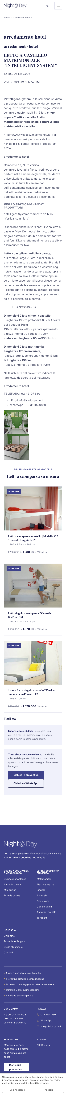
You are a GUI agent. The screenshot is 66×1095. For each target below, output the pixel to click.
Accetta (49, 1089)
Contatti (8, 952)
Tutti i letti (10, 718)
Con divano (43, 901)
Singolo (41, 890)
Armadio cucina (12, 884)
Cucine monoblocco (15, 879)
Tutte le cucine (12, 895)
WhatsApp (46, 1020)
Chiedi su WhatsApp (25, 783)
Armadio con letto (46, 912)
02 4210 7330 (48, 1014)
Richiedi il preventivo (25, 774)
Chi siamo (9, 935)
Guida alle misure (13, 947)
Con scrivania (44, 906)
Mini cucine (10, 890)
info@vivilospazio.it (51, 1026)
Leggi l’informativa (39, 1083)
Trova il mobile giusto (15, 941)
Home (7, 17)
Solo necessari (17, 1089)
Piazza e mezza (45, 884)
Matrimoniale (44, 879)
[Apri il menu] (58, 6)
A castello (42, 895)
